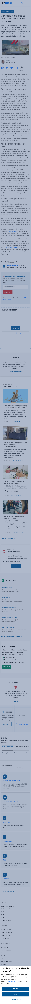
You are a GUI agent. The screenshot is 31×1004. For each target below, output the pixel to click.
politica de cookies (13, 981)
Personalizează (15, 1000)
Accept (15, 989)
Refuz (16, 994)
